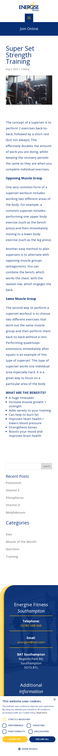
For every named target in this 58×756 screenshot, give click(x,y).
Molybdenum (15, 512)
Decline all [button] (42, 739)
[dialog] (29, 726)
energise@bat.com (31, 642)
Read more (42, 712)
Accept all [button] (15, 739)
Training (25, 69)
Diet (9, 534)
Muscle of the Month (21, 542)
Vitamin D (13, 505)
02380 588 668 (31, 625)
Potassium (13, 483)
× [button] (54, 699)
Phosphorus (15, 498)
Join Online (29, 28)
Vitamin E (13, 490)
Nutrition (12, 549)
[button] (29, 749)
